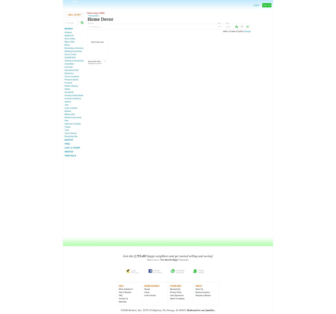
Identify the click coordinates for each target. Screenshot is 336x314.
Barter (69, 139)
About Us (199, 289)
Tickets (67, 126)
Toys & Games (71, 133)
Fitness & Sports (71, 79)
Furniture (68, 82)
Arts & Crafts (70, 38)
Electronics (69, 73)
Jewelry (68, 101)
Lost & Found (72, 147)
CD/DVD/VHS (70, 57)
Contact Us (123, 298)
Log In (256, 5)
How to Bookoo (125, 292)
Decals (147, 289)
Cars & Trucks (70, 54)
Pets (66, 120)
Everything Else (71, 136)
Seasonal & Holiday (73, 123)
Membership (175, 289)
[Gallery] (247, 26)
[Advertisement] (73, 197)
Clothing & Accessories (74, 60)
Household (69, 92)
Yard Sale (70, 155)
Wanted (69, 151)
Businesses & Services (74, 48)
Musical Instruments (73, 117)
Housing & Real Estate (74, 95)
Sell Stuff (74, 14)
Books (67, 44)
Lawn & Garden (71, 108)
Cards (146, 292)
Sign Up (267, 5)
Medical (68, 111)
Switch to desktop (177, 298)
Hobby (67, 89)
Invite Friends (150, 295)
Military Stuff (70, 114)
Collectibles (69, 63)
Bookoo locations (203, 292)
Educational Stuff (71, 70)
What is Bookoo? (126, 289)
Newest (69, 28)
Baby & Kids (70, 41)
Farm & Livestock (72, 76)
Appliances (69, 35)
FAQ (120, 295)
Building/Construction (73, 51)
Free (67, 143)
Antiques (68, 32)
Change (247, 31)
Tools (67, 130)
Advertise (123, 301)
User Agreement (177, 295)
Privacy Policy (175, 292)
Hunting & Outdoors (73, 98)
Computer (69, 67)
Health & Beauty (71, 85)
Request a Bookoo (203, 295)
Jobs (67, 104)
